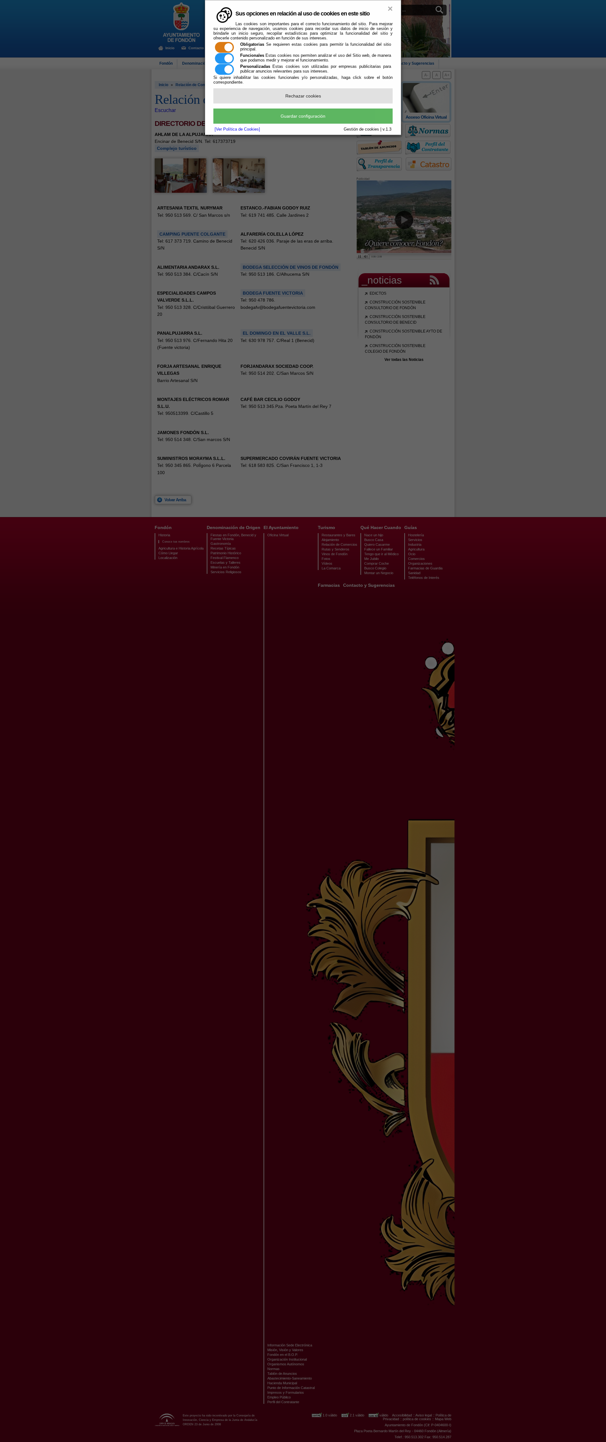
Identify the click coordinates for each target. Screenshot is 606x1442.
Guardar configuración (303, 116)
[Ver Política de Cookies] (237, 129)
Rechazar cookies (303, 95)
